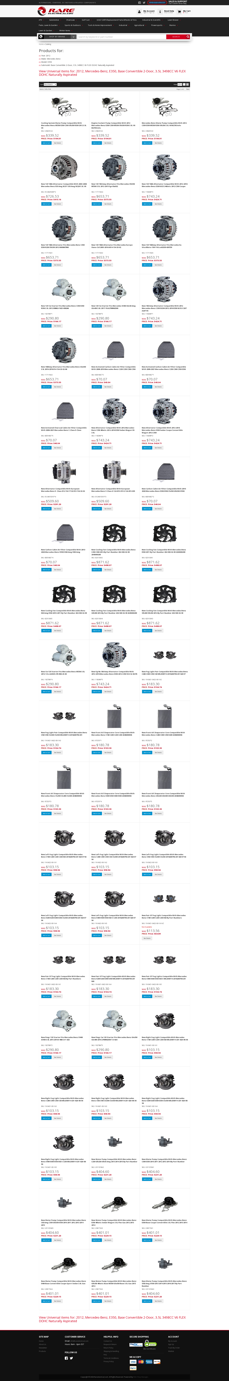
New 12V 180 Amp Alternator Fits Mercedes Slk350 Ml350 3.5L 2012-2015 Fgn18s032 (113, 185)
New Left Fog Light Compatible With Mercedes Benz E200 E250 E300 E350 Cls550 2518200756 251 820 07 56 (63, 917)
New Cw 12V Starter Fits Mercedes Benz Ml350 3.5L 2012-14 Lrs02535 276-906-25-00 (63, 672)
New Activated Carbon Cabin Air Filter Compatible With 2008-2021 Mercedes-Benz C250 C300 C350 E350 (164, 368)
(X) (40, 56)
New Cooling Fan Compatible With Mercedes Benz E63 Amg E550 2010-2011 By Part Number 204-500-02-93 (64, 611)
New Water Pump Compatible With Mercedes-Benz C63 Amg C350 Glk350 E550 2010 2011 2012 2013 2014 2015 (63, 1222)
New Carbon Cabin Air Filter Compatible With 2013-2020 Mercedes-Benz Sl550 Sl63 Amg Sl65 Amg (63, 550)
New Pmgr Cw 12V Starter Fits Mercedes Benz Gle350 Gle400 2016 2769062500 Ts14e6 (114, 1038)
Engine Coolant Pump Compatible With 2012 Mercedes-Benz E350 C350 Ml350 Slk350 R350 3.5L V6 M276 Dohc (113, 125)
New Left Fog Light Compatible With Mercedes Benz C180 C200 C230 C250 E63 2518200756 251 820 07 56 (63, 855)
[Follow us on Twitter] (144, 3)
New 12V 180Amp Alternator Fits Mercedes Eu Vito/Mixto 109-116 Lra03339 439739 (161, 246)
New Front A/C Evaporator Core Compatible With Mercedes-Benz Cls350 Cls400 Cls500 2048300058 (62, 794)
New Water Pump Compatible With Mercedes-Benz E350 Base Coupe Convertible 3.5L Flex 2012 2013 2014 (164, 1221)
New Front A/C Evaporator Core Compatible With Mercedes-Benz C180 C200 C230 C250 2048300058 (113, 733)
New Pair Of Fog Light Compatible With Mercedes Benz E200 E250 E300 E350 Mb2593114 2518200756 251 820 (113, 978)
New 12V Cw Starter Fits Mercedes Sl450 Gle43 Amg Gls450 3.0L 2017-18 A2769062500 (113, 307)
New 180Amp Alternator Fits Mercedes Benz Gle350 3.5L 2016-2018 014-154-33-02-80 (63, 368)
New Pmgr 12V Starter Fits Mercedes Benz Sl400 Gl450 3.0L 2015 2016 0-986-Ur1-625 (62, 1038)
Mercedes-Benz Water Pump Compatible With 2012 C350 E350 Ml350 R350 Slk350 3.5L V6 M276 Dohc (164, 124)
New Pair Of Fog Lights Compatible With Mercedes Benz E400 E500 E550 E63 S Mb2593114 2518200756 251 (164, 977)
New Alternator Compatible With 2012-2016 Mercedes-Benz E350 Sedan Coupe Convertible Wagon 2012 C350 (162, 430)
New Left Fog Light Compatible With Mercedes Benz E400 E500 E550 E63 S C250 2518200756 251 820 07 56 (113, 917)
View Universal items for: (112, 73)
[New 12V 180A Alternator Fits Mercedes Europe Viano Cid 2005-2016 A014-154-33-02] (114, 228)
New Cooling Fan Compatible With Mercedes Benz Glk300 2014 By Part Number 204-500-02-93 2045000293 (114, 611)
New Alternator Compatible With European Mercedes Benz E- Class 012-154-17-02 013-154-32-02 (63, 489)
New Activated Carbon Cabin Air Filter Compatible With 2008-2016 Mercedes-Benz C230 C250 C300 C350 (113, 368)
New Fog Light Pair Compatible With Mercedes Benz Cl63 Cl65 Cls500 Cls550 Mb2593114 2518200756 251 (64, 733)
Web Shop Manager (140, 1377)
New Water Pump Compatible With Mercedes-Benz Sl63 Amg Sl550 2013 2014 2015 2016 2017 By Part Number (164, 1283)
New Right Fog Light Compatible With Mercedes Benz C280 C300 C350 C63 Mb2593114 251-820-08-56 (62, 1099)
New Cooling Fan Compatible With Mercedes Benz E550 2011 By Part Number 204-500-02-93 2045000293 (164, 550)
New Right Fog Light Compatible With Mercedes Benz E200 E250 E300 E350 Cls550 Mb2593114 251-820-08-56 (165, 1100)
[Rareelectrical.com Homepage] (56, 11)
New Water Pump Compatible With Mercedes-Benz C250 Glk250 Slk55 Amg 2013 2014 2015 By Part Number (114, 1160)
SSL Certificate (149, 1349)
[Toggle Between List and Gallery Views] (186, 84)
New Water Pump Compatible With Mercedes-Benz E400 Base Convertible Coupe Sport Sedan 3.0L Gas (63, 1282)
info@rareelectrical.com (79, 1341)
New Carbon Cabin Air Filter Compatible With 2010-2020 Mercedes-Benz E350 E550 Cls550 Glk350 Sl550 (164, 489)
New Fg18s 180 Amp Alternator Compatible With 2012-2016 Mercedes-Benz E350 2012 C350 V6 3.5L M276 (114, 672)
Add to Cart (46, 143)
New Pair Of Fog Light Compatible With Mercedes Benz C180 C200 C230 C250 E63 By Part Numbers (164, 916)
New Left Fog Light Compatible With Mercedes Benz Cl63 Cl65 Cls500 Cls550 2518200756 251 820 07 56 (164, 855)
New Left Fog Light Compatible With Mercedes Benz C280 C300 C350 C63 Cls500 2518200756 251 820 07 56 (113, 856)
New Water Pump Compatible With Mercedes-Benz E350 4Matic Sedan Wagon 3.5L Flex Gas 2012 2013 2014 (113, 1222)
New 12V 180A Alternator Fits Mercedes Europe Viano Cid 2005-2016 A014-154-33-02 (112, 246)
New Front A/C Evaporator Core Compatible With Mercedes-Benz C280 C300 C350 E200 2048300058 (163, 733)
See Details (57, 143)
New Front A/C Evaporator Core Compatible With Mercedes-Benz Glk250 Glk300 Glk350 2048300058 (163, 794)
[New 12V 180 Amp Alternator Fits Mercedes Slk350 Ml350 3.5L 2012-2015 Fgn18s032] (114, 167)
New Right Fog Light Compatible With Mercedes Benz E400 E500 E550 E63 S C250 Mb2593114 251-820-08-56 (63, 1161)
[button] (41, 20)
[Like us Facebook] (140, 3)
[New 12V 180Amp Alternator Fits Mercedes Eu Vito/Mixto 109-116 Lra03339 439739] (165, 228)
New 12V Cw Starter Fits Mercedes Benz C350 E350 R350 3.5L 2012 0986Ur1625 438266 (62, 307)
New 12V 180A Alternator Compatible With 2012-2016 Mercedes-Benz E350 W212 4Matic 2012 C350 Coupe (164, 185)
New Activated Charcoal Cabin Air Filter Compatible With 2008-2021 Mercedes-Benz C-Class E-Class (64, 429)
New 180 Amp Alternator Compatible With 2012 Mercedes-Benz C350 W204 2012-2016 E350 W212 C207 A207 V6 (164, 308)
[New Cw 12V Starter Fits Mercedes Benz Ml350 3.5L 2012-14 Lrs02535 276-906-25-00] (64, 655)
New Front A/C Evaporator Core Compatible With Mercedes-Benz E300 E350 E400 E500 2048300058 (113, 794)
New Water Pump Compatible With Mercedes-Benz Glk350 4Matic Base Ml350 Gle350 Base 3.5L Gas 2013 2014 (113, 1283)
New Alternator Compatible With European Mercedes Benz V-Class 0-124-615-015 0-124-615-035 (113, 489)
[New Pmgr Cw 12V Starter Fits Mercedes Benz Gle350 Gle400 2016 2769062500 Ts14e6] (114, 1021)
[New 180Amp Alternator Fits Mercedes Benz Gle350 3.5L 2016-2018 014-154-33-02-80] (64, 350)
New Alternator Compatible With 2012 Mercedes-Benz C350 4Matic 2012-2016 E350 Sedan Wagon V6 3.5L (113, 430)
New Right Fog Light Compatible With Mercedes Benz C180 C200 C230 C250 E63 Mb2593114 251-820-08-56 (165, 1038)
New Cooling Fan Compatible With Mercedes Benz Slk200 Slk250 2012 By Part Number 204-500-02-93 (164, 611)
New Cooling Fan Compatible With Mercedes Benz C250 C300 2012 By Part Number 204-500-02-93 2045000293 (113, 552)
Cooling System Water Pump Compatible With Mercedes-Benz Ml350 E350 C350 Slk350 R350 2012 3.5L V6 (63, 125)
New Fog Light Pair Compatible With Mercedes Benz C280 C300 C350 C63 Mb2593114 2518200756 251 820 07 (165, 672)
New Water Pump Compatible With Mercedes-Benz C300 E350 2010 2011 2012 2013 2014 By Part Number (164, 1160)
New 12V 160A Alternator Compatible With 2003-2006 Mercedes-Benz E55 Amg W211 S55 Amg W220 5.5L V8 (64, 185)
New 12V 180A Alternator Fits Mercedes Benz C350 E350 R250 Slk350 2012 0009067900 (63, 246)
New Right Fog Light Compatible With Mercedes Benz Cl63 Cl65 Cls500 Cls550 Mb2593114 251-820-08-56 (113, 1099)
